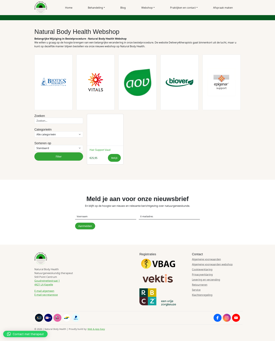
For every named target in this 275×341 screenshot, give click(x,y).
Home (68, 7)
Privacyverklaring (202, 274)
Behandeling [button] (95, 7)
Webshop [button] (147, 7)
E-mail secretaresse (46, 294)
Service (196, 290)
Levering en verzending (206, 279)
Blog (123, 7)
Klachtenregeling (202, 295)
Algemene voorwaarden (206, 259)
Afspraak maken (223, 7)
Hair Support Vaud (100, 150)
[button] (25, 334)
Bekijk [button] (114, 157)
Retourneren (199, 284)
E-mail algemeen (44, 291)
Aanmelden (85, 226)
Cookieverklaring (202, 269)
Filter (59, 156)
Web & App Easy (96, 329)
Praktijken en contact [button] (183, 7)
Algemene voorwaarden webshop (212, 264)
